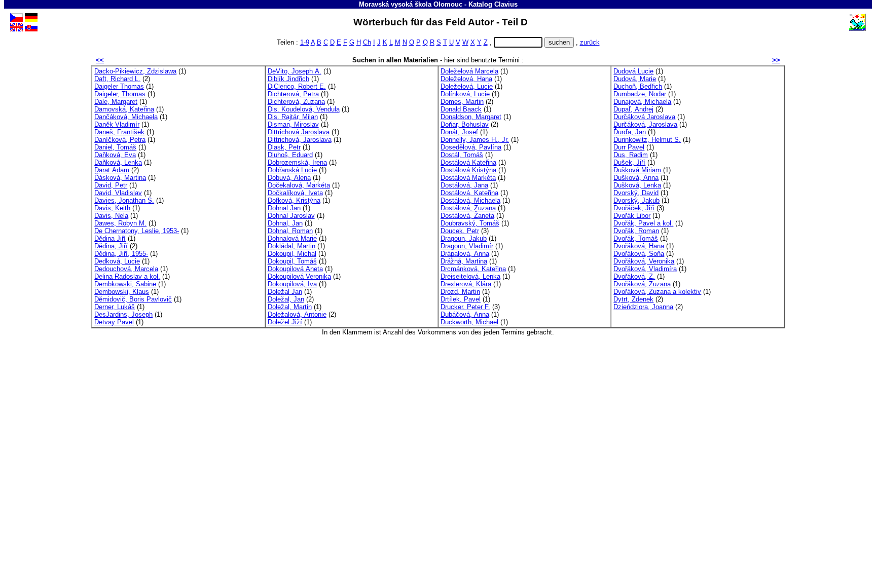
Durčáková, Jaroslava (645, 124)
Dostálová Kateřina (468, 162)
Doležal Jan (285, 291)
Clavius (506, 4)
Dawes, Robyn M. (120, 223)
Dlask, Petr (284, 147)
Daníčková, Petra (119, 139)
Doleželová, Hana (466, 79)
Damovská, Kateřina (124, 109)
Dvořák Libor (631, 215)
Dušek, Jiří (629, 162)
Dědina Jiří (110, 238)
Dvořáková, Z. (634, 276)
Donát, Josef (459, 132)
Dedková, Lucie (117, 261)
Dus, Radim (630, 155)
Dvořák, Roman (636, 231)
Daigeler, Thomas (119, 94)
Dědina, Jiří (111, 246)
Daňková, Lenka (118, 162)
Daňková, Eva (115, 155)
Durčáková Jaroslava (644, 117)
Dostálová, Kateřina (469, 193)
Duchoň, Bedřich (637, 86)
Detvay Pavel (114, 322)
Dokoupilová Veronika (299, 276)
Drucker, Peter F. (465, 307)
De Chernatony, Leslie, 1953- (136, 231)
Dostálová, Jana (464, 185)
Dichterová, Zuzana (296, 101)
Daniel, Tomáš (115, 147)
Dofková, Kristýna (294, 200)
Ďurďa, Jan (629, 132)
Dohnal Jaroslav (291, 215)
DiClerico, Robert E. (297, 86)
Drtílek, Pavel (461, 299)
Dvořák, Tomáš (635, 238)
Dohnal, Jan (285, 223)
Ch (367, 42)
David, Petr (110, 185)
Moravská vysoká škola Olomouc (410, 4)
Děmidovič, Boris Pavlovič (133, 299)
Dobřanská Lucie (292, 170)
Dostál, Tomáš (462, 155)
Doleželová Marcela (469, 71)
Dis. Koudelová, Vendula (304, 109)
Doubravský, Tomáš (470, 223)
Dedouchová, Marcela (126, 269)
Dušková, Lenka (637, 185)
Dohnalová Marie (292, 238)
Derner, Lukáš (114, 307)
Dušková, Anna (636, 177)
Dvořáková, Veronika (643, 261)
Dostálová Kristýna (468, 170)
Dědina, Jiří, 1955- (121, 253)
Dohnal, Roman (290, 231)
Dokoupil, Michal (292, 253)
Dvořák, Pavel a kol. (643, 223)
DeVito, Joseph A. (294, 71)
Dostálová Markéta (468, 177)
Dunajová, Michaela (642, 101)
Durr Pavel (628, 147)
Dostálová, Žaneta (467, 215)
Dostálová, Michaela (470, 200)
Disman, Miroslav (293, 124)
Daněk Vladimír (116, 124)
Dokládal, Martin (291, 246)
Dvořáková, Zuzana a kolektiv (657, 291)
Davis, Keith (112, 208)
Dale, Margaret (115, 101)
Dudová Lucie (633, 71)
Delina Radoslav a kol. (127, 276)
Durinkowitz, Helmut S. (647, 139)
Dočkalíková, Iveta (295, 193)
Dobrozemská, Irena (297, 162)
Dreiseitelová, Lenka (470, 276)
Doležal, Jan (286, 299)
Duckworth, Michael (469, 322)
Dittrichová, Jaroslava (300, 139)
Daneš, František (119, 132)
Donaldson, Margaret (471, 117)
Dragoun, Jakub (464, 238)
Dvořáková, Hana (638, 246)
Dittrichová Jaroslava (299, 132)
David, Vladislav (118, 193)
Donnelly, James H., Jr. (475, 139)
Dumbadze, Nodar (639, 94)
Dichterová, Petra (293, 94)
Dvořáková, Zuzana (642, 284)
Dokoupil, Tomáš (292, 261)
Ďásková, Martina (120, 177)
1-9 (304, 42)
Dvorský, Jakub (636, 200)
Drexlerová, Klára (466, 284)
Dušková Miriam (637, 170)
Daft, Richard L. (117, 79)
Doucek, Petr (460, 231)
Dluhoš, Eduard (290, 155)
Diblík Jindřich (288, 79)
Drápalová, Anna (465, 253)
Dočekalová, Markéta (299, 185)
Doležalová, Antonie (297, 314)
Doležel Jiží (285, 322)
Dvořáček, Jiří (633, 208)
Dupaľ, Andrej (633, 109)
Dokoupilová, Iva (292, 284)
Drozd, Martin (460, 291)
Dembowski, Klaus (121, 291)
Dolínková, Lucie (465, 94)
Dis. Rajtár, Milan (293, 117)
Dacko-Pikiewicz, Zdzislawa (135, 71)
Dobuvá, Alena (289, 177)
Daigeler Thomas (119, 86)
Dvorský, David (636, 193)
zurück (590, 42)
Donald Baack (461, 109)
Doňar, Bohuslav (465, 124)
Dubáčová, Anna (465, 314)
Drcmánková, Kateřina (473, 269)
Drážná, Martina (464, 261)
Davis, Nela (111, 215)
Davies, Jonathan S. (124, 200)
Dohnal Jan (284, 208)
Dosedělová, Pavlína (471, 147)
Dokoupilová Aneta (295, 269)
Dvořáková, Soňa (638, 253)
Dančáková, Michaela (126, 117)
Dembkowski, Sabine (125, 284)
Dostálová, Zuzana (468, 208)
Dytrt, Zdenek (633, 299)
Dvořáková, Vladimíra (645, 269)
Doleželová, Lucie (467, 86)
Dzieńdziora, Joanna (643, 307)
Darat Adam (111, 170)
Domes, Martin (462, 101)
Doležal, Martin (290, 307)
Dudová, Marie (634, 79)
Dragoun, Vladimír (467, 246)
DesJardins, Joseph (123, 314)
